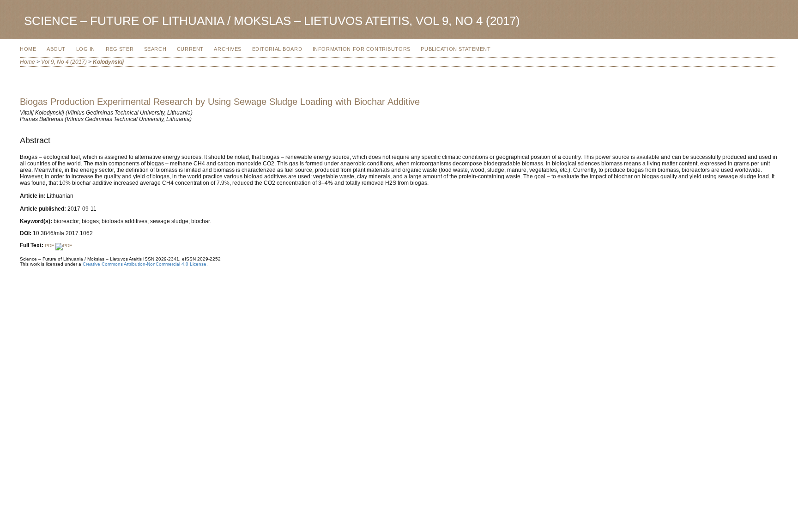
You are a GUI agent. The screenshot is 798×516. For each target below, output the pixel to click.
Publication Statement (455, 49)
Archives (228, 49)
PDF (50, 245)
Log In (85, 49)
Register (120, 49)
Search (155, 49)
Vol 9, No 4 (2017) (64, 62)
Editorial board (277, 49)
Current (190, 49)
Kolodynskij (108, 62)
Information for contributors (362, 49)
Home (28, 49)
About (56, 49)
